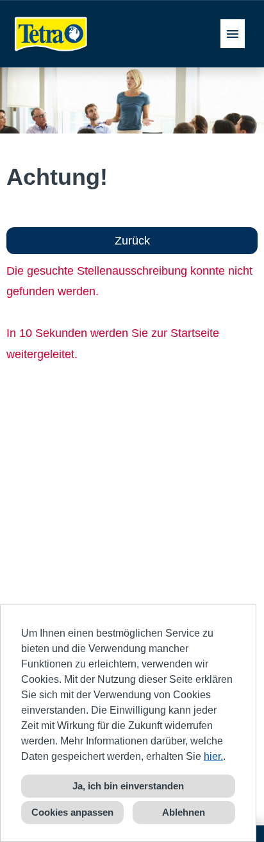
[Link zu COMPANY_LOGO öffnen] (51, 33)
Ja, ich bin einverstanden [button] (128, 785)
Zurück (132, 240)
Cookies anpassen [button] (72, 812)
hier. (213, 756)
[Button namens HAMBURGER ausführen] (232, 33)
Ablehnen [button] (183, 812)
